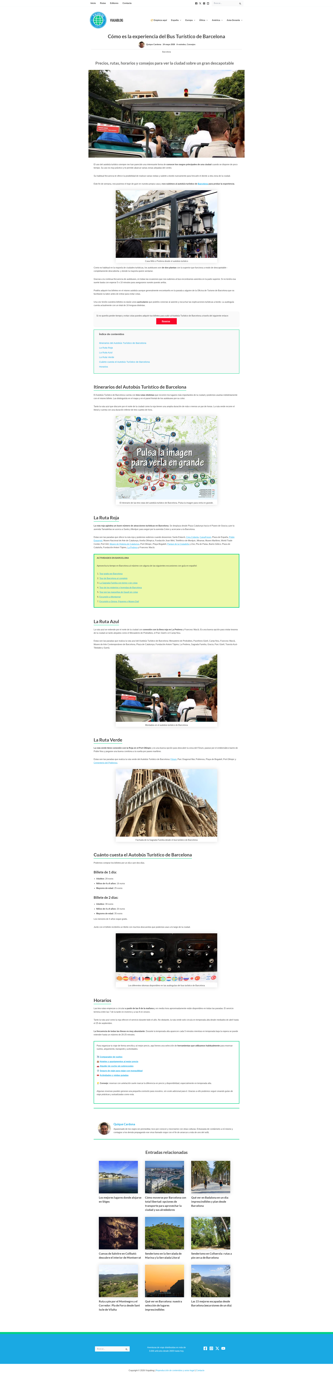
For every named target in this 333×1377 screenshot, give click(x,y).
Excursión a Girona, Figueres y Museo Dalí (119, 601)
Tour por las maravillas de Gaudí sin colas (118, 592)
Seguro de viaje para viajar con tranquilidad (121, 1071)
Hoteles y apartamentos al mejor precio (119, 1061)
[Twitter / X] (217, 1348)
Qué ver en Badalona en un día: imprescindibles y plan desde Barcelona (210, 1201)
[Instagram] (204, 3)
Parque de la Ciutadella (178, 544)
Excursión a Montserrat (110, 597)
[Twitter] (200, 3)
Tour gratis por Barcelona (111, 574)
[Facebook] (196, 3)
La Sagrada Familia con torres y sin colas (118, 583)
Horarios (103, 366)
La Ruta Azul (105, 352)
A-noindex (181, 44)
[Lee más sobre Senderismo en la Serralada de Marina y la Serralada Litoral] (164, 1233)
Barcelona (166, 52)
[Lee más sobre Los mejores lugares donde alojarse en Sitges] (118, 1177)
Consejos (191, 44)
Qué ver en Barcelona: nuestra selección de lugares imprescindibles (163, 1305)
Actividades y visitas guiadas (114, 1075)
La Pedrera (132, 547)
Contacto (200, 1370)
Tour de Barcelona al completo (113, 578)
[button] (180, 20)
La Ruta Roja (106, 347)
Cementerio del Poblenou (105, 763)
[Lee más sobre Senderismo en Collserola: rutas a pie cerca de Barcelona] (210, 1233)
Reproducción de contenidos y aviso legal (175, 1370)
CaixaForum (205, 537)
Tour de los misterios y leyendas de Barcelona (120, 587)
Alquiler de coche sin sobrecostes (116, 1066)
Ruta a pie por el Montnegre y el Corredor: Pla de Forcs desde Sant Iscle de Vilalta (119, 1305)
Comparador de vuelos (111, 1057)
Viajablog (116, 20)
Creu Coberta (192, 537)
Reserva (166, 321)
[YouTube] (208, 3)
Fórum (174, 759)
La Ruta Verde (106, 357)
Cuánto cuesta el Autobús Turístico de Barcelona (124, 362)
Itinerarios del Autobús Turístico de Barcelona (122, 343)
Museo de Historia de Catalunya (124, 544)
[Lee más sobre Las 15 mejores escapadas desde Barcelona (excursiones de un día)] (210, 1281)
